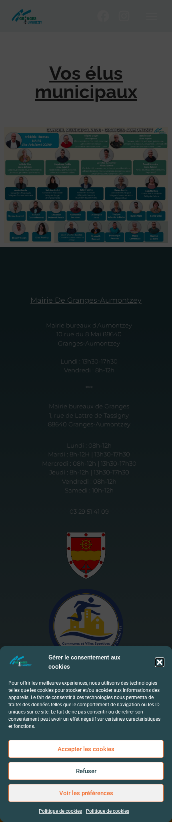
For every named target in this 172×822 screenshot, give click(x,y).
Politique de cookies (60, 811)
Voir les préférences (86, 793)
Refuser (86, 771)
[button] (160, 662)
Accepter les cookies (86, 749)
